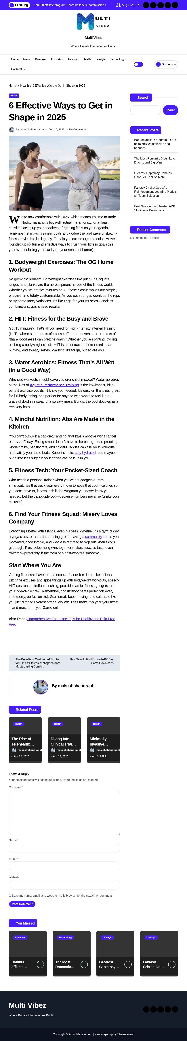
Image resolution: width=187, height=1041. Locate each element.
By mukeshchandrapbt (30, 129)
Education (57, 59)
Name (13, 840)
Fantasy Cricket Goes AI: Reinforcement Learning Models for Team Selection (155, 191)
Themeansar (125, 1034)
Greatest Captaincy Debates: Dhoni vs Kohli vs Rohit (153, 175)
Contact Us (18, 69)
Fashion (73, 59)
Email (13, 858)
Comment (16, 787)
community (93, 537)
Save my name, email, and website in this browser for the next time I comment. (62, 895)
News (26, 59)
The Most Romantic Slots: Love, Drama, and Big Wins (155, 160)
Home (15, 59)
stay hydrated (85, 453)
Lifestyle (101, 59)
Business (40, 59)
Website (14, 877)
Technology (117, 59)
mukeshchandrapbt (77, 685)
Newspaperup (103, 1034)
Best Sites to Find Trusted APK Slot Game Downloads (154, 208)
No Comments (78, 129)
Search (143, 98)
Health (87, 59)
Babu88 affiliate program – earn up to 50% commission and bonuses (155, 144)
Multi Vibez (93, 38)
